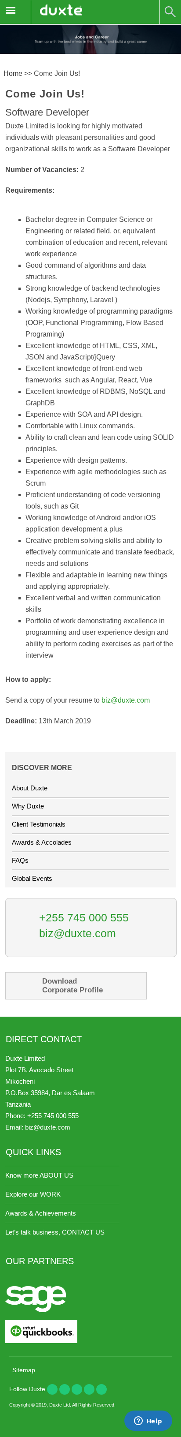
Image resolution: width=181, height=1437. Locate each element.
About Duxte (29, 788)
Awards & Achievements (40, 1213)
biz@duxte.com (125, 700)
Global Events (32, 878)
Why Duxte (28, 806)
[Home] (61, 12)
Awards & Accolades (42, 842)
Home (13, 73)
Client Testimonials (38, 824)
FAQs (20, 860)
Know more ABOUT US (39, 1175)
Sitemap (23, 1370)
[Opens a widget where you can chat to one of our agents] (148, 1422)
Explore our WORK (33, 1194)
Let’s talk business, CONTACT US (55, 1232)
